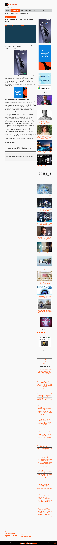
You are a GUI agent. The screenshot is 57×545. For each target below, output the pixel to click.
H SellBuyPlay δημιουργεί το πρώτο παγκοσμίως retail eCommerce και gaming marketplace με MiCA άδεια (44, 372)
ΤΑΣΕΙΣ (30, 10)
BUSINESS (22, 10)
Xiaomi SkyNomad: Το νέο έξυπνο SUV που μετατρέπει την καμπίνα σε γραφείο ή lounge (45, 466)
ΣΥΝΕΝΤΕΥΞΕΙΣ (43, 10)
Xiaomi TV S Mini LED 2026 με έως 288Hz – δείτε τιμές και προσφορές (44, 452)
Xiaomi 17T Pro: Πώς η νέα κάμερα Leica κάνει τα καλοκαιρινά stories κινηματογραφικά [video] (45, 408)
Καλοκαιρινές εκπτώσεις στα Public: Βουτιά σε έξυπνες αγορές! (45, 443)
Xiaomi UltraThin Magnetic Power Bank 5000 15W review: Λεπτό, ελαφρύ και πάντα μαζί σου (44, 412)
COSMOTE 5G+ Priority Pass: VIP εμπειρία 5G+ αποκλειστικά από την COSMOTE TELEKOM (45, 402)
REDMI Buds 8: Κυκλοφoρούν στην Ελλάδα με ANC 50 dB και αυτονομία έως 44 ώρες (45, 463)
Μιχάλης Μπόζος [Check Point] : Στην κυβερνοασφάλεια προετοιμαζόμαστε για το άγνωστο (45, 492)
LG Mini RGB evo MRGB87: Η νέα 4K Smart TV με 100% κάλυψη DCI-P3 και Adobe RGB (44, 498)
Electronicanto (7, 13)
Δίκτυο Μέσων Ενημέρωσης (10, 533)
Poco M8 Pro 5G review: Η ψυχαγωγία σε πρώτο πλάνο (44, 438)
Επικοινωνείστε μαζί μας (9, 529)
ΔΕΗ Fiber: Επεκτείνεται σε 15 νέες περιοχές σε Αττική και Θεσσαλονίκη (44, 417)
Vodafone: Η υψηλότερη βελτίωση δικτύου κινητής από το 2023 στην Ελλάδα (45, 512)
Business (44, 353)
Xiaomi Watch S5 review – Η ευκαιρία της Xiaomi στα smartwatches (44, 376)
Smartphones (12, 142)
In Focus (44, 357)
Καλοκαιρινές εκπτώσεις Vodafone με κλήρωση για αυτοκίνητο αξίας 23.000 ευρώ (44, 454)
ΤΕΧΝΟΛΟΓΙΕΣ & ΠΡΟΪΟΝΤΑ (15, 10)
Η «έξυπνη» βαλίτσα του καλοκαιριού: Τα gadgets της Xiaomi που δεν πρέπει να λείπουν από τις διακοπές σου (44, 399)
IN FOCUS (38, 10)
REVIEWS (26, 10)
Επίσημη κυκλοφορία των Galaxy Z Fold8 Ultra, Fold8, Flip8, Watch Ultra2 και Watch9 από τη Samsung (44, 379)
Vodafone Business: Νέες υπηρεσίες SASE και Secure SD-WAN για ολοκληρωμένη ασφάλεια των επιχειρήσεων (45, 478)
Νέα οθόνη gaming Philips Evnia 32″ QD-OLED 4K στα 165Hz (45, 415)
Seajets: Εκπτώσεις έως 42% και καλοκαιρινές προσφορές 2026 (45, 435)
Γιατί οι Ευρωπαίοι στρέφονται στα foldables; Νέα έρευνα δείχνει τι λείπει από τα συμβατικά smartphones (44, 385)
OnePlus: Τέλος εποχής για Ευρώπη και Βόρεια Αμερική (44, 449)
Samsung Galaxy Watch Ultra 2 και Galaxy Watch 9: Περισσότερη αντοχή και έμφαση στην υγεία (44, 427)
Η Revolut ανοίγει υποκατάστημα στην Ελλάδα (44, 393)
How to (45, 355)
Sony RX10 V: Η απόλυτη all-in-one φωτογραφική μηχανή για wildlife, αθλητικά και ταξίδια (44, 471)
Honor (22, 75)
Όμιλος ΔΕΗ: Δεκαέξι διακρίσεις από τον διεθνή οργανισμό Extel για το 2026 (44, 446)
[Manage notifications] (55, 543)
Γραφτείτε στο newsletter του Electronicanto (10, 526)
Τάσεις (45, 361)
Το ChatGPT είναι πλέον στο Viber (44, 503)
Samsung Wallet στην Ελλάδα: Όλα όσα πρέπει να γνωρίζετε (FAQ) (44, 475)
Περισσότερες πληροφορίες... (31, 543)
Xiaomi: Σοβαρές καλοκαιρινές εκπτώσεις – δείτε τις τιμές (44, 440)
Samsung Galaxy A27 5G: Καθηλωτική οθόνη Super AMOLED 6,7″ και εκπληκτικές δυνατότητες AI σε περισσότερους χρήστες (45, 515)
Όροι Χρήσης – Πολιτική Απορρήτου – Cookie (12, 536)
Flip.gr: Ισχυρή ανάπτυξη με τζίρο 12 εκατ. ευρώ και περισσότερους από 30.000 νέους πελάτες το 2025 (45, 506)
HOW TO (34, 10)
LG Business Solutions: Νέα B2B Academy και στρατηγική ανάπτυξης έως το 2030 (45, 509)
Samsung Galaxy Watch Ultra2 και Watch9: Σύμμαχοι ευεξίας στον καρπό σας (44, 420)
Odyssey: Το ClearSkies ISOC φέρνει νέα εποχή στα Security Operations (45, 460)
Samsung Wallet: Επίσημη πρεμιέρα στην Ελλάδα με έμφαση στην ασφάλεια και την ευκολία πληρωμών (44, 481)
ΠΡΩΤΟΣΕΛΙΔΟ (8, 10)
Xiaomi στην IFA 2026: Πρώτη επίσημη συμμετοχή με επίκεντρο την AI (45, 518)
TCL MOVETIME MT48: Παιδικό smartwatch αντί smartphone (44, 391)
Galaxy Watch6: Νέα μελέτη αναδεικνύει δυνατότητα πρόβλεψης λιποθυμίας (45, 495)
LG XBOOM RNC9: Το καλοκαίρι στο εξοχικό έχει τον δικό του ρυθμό (44, 396)
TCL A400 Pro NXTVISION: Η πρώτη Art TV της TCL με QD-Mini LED (45, 457)
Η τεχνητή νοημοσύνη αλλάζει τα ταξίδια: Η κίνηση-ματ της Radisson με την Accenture (45, 405)
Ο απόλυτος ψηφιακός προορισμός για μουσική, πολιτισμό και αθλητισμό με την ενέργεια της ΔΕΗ (44, 485)
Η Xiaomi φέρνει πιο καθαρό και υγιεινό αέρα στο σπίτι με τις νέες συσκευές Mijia (45, 501)
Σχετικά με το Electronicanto (10, 531)
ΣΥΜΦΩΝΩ (22, 543)
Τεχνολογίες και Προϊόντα (10, 17)
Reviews (45, 359)
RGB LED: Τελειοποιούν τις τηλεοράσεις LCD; (45, 369)
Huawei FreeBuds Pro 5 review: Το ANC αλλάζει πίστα (44, 489)
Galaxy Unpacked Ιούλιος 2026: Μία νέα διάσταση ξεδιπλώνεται (45, 468)
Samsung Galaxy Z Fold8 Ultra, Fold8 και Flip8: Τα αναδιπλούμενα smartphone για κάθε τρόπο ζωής (45, 423)
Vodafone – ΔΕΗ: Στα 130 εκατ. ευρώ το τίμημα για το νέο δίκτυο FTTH (44, 382)
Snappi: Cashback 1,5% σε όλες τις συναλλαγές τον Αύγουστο (44, 389)
